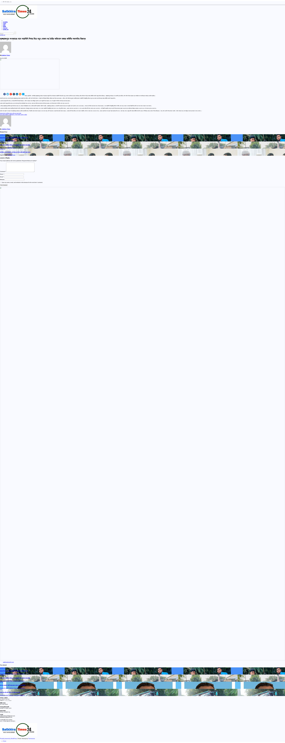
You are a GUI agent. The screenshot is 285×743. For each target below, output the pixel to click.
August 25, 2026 (4, 673)
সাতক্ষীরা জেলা (5, 29)
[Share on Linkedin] (17, 95)
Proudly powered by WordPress (8, 738)
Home (4, 741)
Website (2, 179)
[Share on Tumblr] (14, 95)
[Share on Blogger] (20, 95)
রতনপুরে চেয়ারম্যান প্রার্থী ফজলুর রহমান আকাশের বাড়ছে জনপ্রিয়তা (12, 685)
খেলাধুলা (4, 23)
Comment (3, 171)
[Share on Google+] (11, 95)
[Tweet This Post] (7, 95)
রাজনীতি (4, 26)
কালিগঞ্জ (1, 682)
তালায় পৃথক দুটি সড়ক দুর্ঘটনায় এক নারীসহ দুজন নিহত (10, 692)
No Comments (21, 673)
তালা (1, 689)
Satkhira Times (6, 55)
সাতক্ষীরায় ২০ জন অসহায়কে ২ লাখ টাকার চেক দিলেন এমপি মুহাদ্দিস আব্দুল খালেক (15, 152)
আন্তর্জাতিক (5, 22)
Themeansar (31, 738)
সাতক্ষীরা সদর (2, 35)
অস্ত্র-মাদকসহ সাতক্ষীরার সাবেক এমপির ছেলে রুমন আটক (10, 113)
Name (2, 174)
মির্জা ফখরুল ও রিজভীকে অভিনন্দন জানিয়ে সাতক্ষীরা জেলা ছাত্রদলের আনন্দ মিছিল (15, 145)
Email (2, 177)
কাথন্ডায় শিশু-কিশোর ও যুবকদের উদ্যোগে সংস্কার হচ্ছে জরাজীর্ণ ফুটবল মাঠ (14, 137)
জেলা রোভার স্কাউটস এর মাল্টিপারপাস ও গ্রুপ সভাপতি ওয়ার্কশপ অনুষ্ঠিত (13, 114)
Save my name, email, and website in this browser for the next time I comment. (22, 182)
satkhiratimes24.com (8, 662)
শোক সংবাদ (5, 28)
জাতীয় (4, 25)
